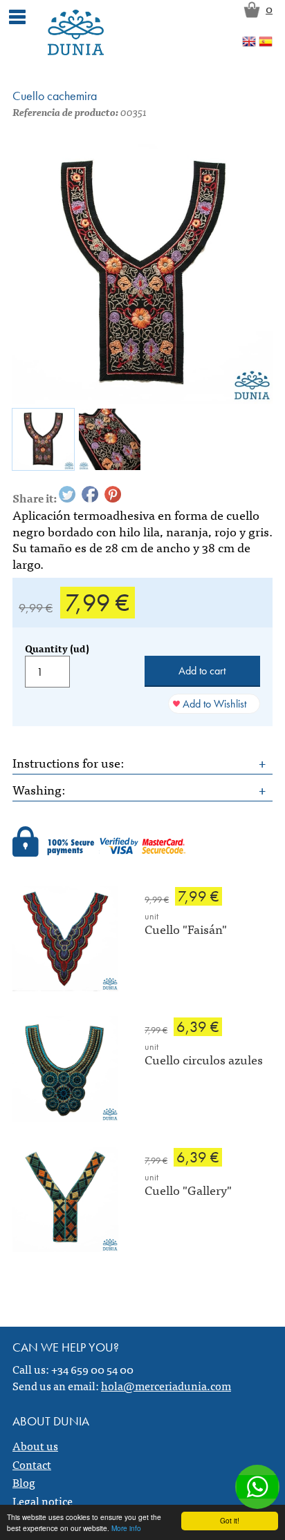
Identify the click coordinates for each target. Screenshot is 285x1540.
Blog (23, 1482)
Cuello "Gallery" (188, 1190)
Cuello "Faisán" (186, 929)
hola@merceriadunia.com (166, 1385)
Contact (31, 1464)
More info (126, 1528)
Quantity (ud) (57, 648)
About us (35, 1445)
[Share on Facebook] (90, 494)
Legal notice (42, 1501)
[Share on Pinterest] (112, 494)
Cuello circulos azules (204, 1059)
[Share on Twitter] (67, 494)
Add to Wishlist (214, 703)
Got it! (229, 1520)
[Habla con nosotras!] (257, 1487)
